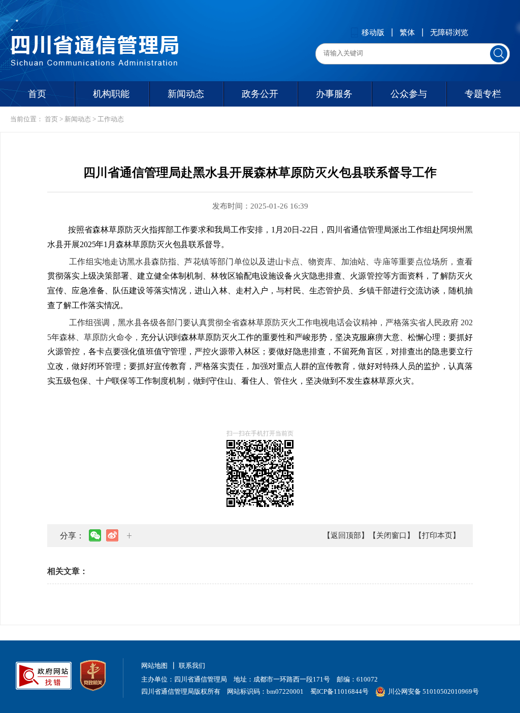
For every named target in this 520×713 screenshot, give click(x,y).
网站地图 (154, 665)
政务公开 (260, 94)
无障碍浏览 (449, 32)
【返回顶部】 (346, 535)
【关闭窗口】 (391, 535)
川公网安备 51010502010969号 (433, 691)
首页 (37, 94)
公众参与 (409, 94)
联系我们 (192, 665)
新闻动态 (186, 94)
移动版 (373, 32)
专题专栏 (483, 94)
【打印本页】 (437, 535)
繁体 (407, 32)
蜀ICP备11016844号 (339, 691)
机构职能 (111, 94)
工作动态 (111, 119)
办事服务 (334, 94)
